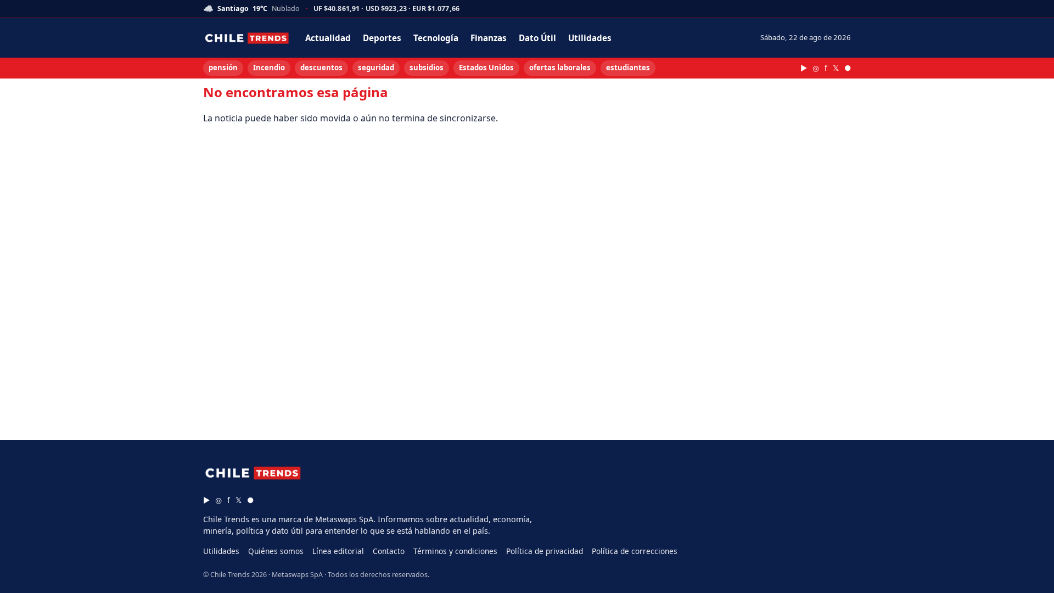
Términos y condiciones (455, 551)
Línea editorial (338, 551)
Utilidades (590, 37)
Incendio (269, 67)
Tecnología (435, 37)
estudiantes (628, 67)
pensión (223, 67)
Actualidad (328, 37)
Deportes (382, 37)
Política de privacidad (544, 551)
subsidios (427, 67)
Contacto (389, 551)
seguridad (376, 67)
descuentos (321, 67)
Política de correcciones (634, 551)
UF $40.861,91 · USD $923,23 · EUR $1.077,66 (386, 9)
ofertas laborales (560, 67)
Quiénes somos (276, 551)
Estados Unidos (486, 67)
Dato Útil (537, 37)
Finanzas (488, 37)
